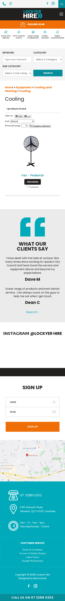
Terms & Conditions (32, 549)
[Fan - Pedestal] (32, 151)
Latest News (32, 557)
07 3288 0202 (5, 3)
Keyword (8, 52)
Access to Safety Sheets (32, 553)
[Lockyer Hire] (32, 14)
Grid (20, 116)
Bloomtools (40, 578)
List (28, 116)
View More (32, 181)
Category (39, 52)
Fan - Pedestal (33, 175)
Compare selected (41, 126)
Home (9, 87)
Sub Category (11, 66)
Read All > (32, 312)
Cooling (24, 91)
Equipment (24, 87)
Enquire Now (36, 24)
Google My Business (32, 560)
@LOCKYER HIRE (46, 333)
